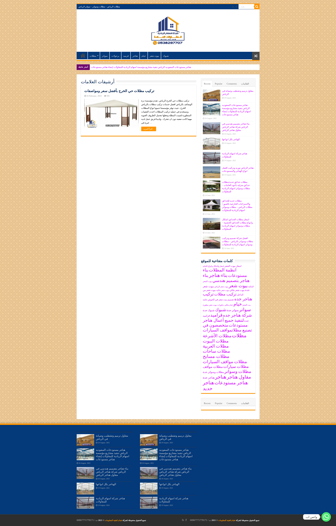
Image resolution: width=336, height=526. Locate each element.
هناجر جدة (209, 377)
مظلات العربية (216, 346)
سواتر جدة (233, 310)
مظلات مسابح (216, 356)
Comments (232, 83)
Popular (218, 83)
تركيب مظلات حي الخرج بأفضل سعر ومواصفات (119, 91)
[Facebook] (236, 7)
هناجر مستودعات (231, 382)
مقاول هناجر (239, 377)
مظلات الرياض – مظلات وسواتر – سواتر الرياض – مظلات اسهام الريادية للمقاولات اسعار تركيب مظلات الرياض (83, 55)
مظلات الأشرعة (217, 335)
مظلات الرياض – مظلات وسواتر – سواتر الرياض (99, 6)
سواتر (105, 56)
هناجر (135, 56)
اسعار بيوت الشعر (233, 266)
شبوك (166, 56)
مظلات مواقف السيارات (225, 361)
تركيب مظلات (225, 294)
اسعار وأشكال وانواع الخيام (213, 266)
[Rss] (233, 7)
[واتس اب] (326, 517)
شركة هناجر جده (237, 315)
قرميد (126, 56)
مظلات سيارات (236, 366)
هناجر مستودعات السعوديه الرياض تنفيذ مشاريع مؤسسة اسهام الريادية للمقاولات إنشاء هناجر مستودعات (141, 67)
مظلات (93, 56)
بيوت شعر (154, 56)
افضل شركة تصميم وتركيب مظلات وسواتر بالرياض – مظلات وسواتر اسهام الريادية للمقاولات (237, 241)
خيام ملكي (229, 305)
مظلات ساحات (216, 351)
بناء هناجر (218, 275)
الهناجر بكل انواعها (231, 139)
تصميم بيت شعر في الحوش (221, 299)
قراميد (216, 315)
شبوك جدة (209, 310)
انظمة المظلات (222, 270)
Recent (207, 83)
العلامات (245, 83)
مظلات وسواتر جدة (213, 372)
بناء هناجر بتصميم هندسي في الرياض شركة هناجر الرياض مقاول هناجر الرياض (236, 126)
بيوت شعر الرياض (221, 287)
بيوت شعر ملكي (237, 290)
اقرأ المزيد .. (148, 129)
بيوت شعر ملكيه (222, 290)
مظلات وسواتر (237, 371)
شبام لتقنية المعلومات (226, 520)
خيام (144, 56)
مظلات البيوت (216, 341)
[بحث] (257, 6)
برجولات (115, 56)
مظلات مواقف (213, 367)
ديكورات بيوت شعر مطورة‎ (213, 305)
